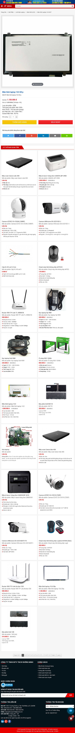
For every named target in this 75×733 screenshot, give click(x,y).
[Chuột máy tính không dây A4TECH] (56, 254)
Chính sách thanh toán (44, 673)
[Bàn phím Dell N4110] (56, 390)
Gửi (70, 695)
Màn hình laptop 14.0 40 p (44, 12)
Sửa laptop (5, 449)
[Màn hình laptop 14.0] (19, 390)
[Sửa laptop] (19, 436)
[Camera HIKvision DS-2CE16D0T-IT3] (19, 527)
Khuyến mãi (5, 668)
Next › (53, 655)
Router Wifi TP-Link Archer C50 (13, 586)
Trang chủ (3, 12)
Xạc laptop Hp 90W (45, 313)
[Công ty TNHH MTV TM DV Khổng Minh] (7, 687)
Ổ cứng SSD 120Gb (45, 358)
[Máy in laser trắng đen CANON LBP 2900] (56, 162)
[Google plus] (6, 722)
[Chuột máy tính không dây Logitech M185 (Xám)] (56, 527)
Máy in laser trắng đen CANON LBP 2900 (52, 176)
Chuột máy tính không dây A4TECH (50, 267)
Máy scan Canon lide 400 (47, 449)
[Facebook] (9, 722)
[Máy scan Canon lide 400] (56, 436)
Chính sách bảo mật (44, 668)
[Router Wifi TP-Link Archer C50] (19, 573)
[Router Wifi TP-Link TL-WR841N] (19, 299)
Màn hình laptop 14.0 (9, 404)
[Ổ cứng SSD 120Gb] (56, 345)
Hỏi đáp (4, 673)
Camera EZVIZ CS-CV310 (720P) (50, 495)
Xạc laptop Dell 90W (8, 358)
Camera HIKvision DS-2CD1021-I (50, 221)
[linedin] (2, 722)
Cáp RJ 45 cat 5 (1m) (9, 267)
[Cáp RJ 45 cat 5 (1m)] (19, 254)
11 (49, 655)
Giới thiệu (4, 666)
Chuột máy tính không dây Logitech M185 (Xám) (55, 541)
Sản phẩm (11, 12)
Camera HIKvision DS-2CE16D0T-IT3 (14, 541)
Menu (9, 6)
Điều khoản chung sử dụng (46, 666)
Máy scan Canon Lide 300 (10, 176)
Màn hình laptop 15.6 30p (47, 586)
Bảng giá (4, 675)
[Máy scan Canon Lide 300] (19, 162)
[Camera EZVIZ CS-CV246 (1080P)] (19, 208)
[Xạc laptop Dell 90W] (19, 345)
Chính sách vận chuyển (44, 677)
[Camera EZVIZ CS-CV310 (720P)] (56, 482)
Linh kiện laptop (20, 12)
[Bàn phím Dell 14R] (19, 618)
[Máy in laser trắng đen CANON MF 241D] (19, 482)
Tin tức (4, 670)
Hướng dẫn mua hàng (44, 670)
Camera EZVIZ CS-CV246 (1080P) (13, 221)
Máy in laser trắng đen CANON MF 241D (15, 495)
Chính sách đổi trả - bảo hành (46, 675)
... (42, 655)
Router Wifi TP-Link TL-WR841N (13, 313)
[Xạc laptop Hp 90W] (56, 299)
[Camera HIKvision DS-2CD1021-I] (56, 208)
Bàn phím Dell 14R (8, 632)
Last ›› (59, 655)
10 (46, 655)
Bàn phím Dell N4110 (46, 404)
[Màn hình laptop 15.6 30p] (56, 573)
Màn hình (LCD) (31, 12)
